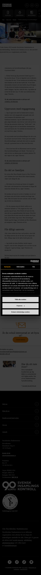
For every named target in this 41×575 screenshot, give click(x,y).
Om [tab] (33, 266)
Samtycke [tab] (7, 266)
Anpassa (19, 305)
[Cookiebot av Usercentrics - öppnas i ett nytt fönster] (30, 261)
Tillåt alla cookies (20, 299)
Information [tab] (20, 266)
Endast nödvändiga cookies (20, 312)
